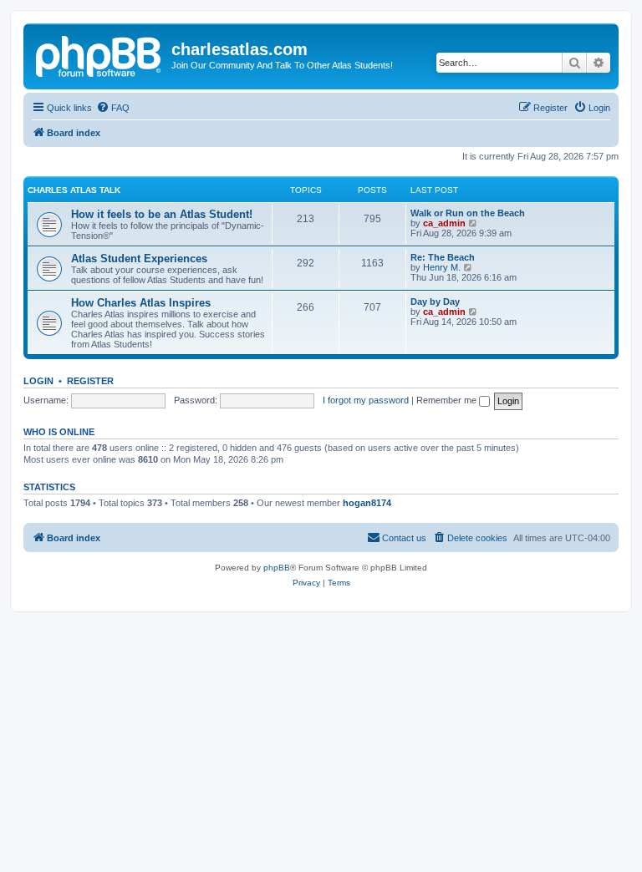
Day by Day (435, 302)
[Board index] (99, 54)
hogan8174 (367, 503)
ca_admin (444, 223)
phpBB (276, 567)
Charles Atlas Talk (74, 190)
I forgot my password (366, 400)
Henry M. (442, 267)
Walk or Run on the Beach (467, 213)
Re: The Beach (442, 257)
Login (38, 381)
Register (90, 381)
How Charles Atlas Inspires (141, 303)
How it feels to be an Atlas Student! (161, 214)
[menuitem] (113, 108)
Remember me (447, 400)
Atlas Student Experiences (139, 258)
